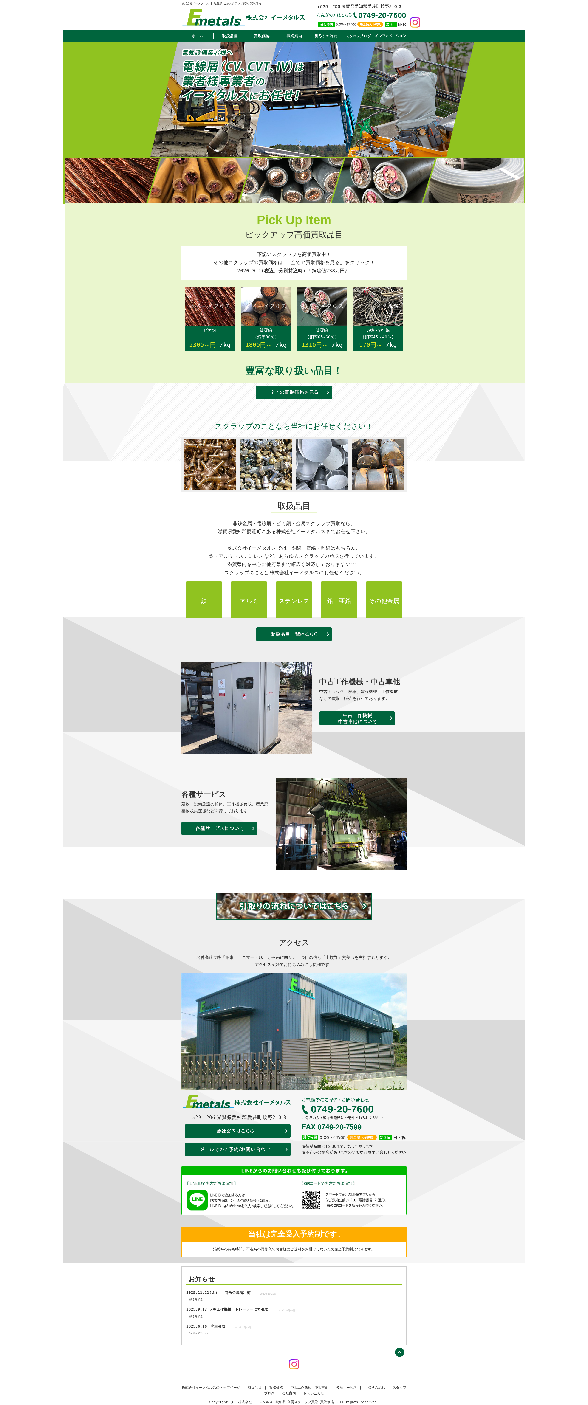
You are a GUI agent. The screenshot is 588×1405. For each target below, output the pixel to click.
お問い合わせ (313, 1393)
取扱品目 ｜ (257, 1387)
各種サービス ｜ (349, 1387)
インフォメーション (390, 36)
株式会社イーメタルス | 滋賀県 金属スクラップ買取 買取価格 (221, 3)
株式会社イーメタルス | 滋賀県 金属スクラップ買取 (197, 36)
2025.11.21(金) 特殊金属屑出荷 (218, 1292)
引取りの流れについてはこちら (294, 906)
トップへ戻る (399, 1352)
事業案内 (294, 36)
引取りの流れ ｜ (377, 1387)
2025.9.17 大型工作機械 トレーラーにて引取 (227, 1309)
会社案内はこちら (238, 1131)
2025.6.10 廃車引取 (205, 1326)
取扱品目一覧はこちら (294, 634)
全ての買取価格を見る (294, 392)
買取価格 (262, 36)
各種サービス (219, 828)
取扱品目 (230, 36)
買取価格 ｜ (278, 1387)
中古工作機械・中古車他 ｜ (312, 1387)
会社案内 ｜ (291, 1393)
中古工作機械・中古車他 (357, 718)
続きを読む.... (199, 1299)
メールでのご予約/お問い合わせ (238, 1149)
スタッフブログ (358, 36)
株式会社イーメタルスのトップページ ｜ (214, 1387)
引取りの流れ (326, 36)
